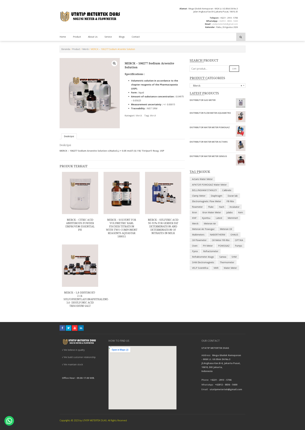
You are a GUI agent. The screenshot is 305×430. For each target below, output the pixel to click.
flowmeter (197, 206)
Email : (208, 24)
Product (77, 36)
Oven (194, 245)
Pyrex (195, 251)
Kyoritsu (206, 217)
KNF (194, 217)
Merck (85, 49)
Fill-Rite (230, 201)
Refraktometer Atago (203, 256)
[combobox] (217, 85)
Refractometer (210, 251)
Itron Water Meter (211, 212)
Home (63, 36)
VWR (216, 267)
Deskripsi (69, 136)
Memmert (233, 217)
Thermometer (227, 262)
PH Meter (208, 245)
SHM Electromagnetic (203, 262)
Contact (136, 36)
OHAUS (234, 234)
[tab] (69, 136)
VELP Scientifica (200, 267)
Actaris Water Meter (202, 179)
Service (108, 36)
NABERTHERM (217, 234)
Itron (194, 212)
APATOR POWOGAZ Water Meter (209, 184)
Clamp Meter (198, 195)
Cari (234, 68)
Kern (240, 212)
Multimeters (198, 234)
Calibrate (226, 190)
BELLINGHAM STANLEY (204, 190)
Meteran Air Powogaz (203, 229)
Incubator (234, 206)
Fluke (211, 206)
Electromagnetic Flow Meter (206, 201)
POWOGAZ (224, 245)
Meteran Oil (226, 229)
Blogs (122, 36)
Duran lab (233, 195)
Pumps (238, 245)
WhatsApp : (212, 21)
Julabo (229, 212)
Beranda (65, 49)
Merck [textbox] (216, 85)
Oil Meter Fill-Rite (221, 240)
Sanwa (222, 256)
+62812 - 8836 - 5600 (228, 21)
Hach (221, 206)
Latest (219, 217)
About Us (93, 36)
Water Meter (230, 267)
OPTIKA (239, 240)
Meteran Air (210, 223)
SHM (234, 256)
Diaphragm (216, 195)
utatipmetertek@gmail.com (225, 24)
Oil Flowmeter (199, 240)
